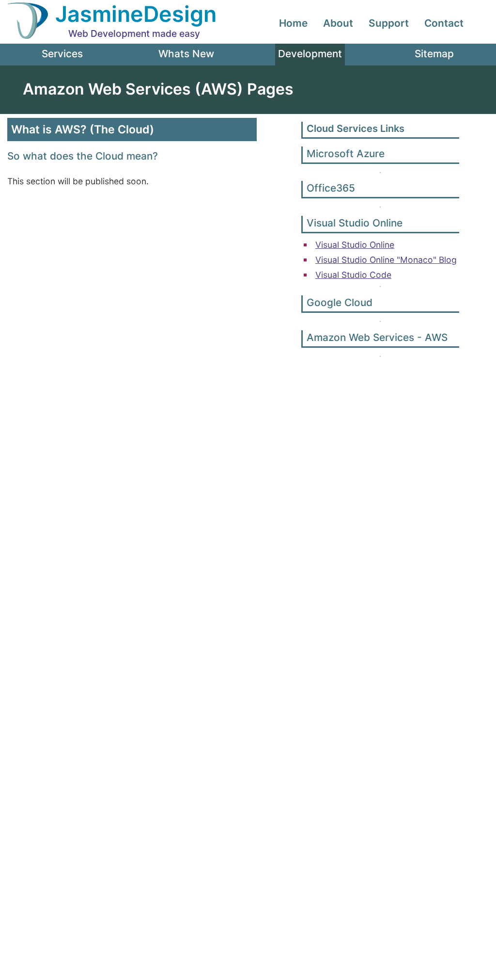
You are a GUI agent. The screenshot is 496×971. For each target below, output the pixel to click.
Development (310, 54)
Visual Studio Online (354, 245)
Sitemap (434, 54)
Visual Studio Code (353, 275)
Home (293, 23)
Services (62, 54)
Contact (444, 23)
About (338, 23)
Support (389, 23)
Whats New (186, 54)
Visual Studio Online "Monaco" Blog (386, 260)
